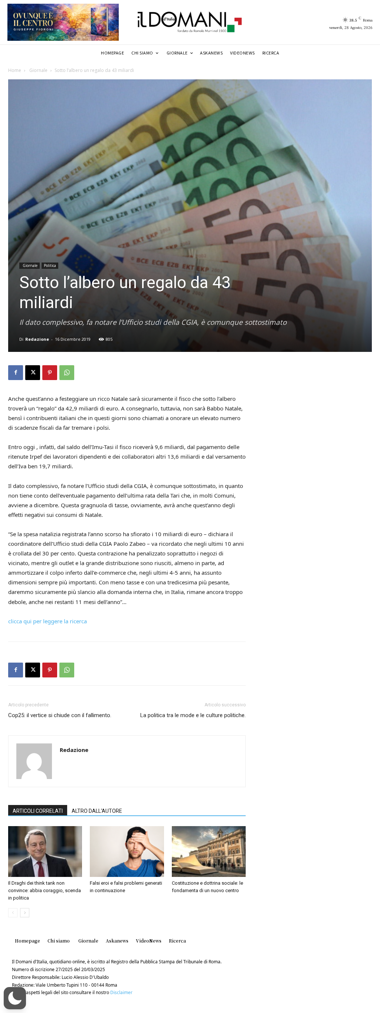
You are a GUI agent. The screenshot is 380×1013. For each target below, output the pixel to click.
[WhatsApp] (66, 372)
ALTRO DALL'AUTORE (97, 811)
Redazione (37, 339)
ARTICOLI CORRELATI (38, 811)
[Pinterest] (49, 372)
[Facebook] (15, 372)
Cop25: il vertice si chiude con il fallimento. (59, 715)
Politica (50, 265)
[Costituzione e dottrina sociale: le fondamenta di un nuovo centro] (209, 851)
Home (14, 70)
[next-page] (24, 912)
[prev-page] (12, 912)
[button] (15, 998)
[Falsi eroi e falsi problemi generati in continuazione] (127, 851)
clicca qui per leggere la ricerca (47, 621)
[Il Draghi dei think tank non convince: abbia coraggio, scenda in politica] (45, 851)
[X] (32, 372)
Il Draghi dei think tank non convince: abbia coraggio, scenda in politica (44, 890)
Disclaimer (121, 992)
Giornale (38, 70)
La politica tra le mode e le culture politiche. (193, 715)
